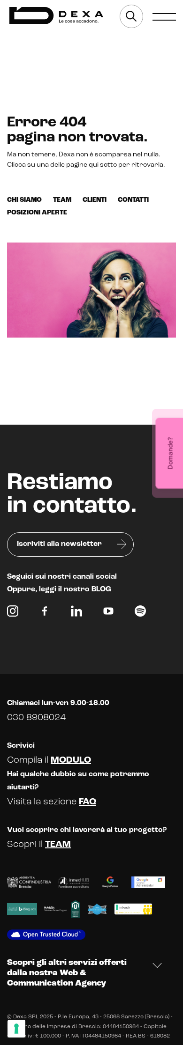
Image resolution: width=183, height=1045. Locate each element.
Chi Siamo (24, 200)
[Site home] (56, 15)
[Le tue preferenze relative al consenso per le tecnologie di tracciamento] (16, 1029)
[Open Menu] (164, 16)
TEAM (58, 844)
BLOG (101, 589)
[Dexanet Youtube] (108, 613)
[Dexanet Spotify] (140, 613)
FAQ (87, 802)
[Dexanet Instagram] (12, 613)
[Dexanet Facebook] (44, 613)
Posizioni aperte (37, 212)
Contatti (133, 200)
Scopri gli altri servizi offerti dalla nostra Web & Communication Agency (67, 973)
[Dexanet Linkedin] (76, 613)
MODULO (71, 760)
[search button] (131, 16)
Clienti (95, 200)
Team (62, 200)
